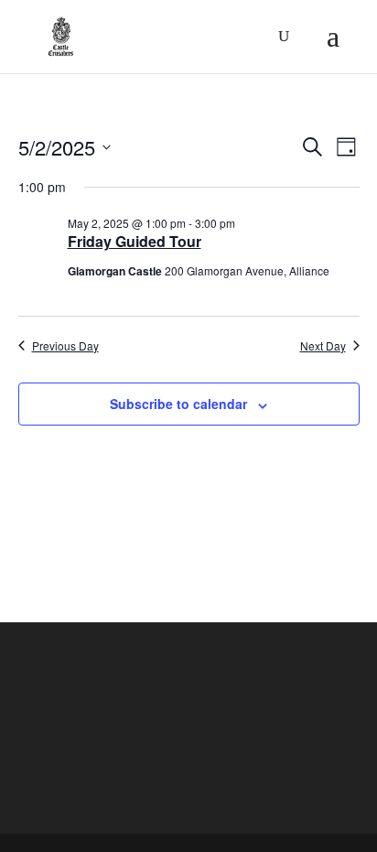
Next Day (323, 346)
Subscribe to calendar (178, 403)
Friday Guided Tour (134, 241)
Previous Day (65, 346)
